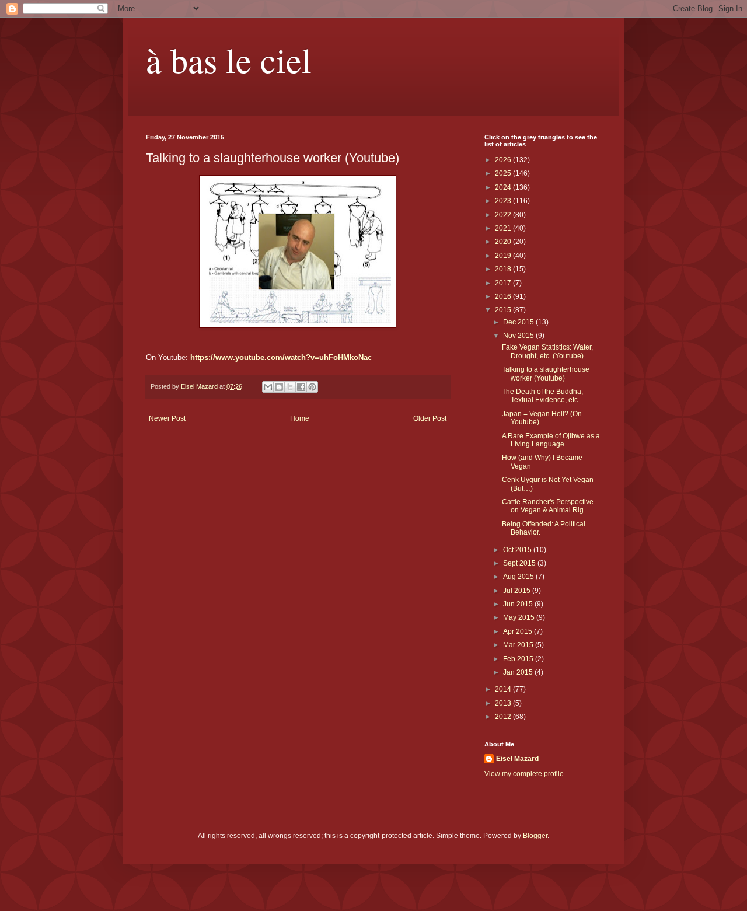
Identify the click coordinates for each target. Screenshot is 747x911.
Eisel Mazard (517, 759)
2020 (504, 242)
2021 (504, 228)
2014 (504, 689)
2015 (504, 310)
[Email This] (268, 387)
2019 (504, 256)
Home (299, 418)
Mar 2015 (519, 645)
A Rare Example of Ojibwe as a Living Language (551, 440)
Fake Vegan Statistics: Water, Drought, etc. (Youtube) (547, 351)
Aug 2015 (519, 577)
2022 (504, 215)
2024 (504, 187)
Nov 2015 (519, 335)
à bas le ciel (229, 59)
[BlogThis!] (279, 387)
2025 (504, 173)
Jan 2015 (519, 672)
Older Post (429, 418)
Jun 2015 (519, 604)
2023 (504, 201)
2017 (504, 283)
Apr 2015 (518, 631)
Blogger (535, 836)
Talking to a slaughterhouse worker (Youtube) (545, 373)
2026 (504, 160)
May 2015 (519, 617)
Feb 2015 (519, 659)
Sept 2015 (520, 563)
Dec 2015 (519, 322)
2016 (504, 296)
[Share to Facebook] (301, 387)
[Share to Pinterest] (312, 387)
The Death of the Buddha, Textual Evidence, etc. (542, 396)
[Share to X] (290, 387)
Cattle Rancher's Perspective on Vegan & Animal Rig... (548, 506)
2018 (504, 269)
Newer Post (167, 418)
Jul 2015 (517, 591)
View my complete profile (524, 774)
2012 (504, 717)
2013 (504, 703)
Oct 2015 (518, 550)
